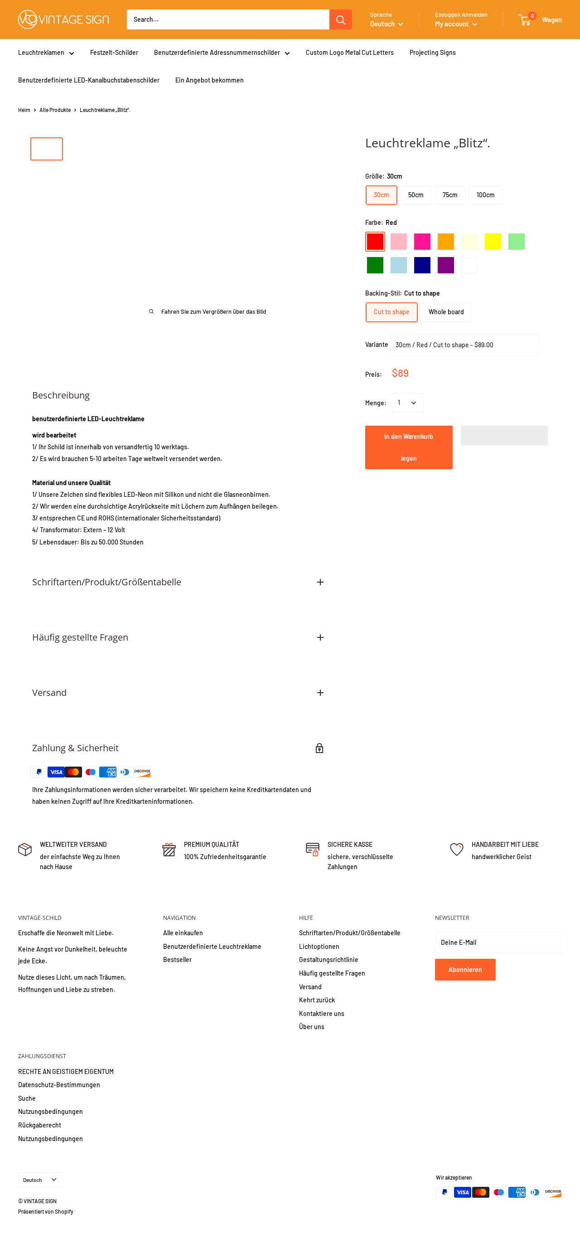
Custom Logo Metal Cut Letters (350, 52)
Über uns (311, 1026)
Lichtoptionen (319, 946)
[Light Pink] (399, 241)
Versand (310, 987)
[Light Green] (516, 241)
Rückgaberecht (39, 1125)
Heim (24, 110)
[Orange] (446, 241)
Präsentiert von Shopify (45, 1211)
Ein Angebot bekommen (209, 80)
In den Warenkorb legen (408, 447)
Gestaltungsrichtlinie (328, 959)
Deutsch (32, 1179)
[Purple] (446, 265)
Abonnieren (465, 969)
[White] (469, 265)
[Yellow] (493, 241)
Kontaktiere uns (321, 1013)
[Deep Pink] (422, 241)
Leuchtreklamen (41, 52)
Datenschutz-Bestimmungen (59, 1084)
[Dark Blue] (422, 265)
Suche (27, 1098)
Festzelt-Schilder (114, 52)
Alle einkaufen (183, 933)
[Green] (375, 265)
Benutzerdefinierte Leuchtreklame (212, 946)
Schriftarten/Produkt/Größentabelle (350, 933)
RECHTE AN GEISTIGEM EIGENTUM (66, 1071)
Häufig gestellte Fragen (332, 973)
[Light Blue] (399, 265)
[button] (504, 436)
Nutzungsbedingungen (50, 1111)
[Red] (375, 241)
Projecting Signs (433, 52)
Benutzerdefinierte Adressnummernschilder (217, 52)
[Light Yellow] (469, 241)
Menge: (376, 403)
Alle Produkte (55, 110)
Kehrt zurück (317, 1000)
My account (452, 23)
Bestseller (177, 959)
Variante (376, 344)
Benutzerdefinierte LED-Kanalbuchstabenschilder (89, 80)
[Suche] (340, 19)
